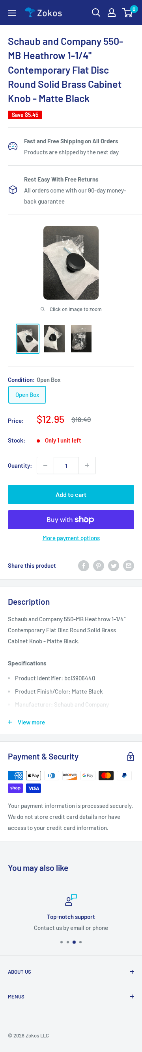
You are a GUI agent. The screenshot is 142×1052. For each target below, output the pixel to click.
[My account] (112, 12)
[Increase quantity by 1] (87, 465)
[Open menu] (12, 13)
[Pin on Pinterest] (98, 565)
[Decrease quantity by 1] (45, 465)
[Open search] (96, 12)
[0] (128, 12)
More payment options (71, 537)
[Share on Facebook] (83, 565)
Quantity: (20, 465)
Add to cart (71, 494)
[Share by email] (128, 565)
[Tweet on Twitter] (113, 565)
